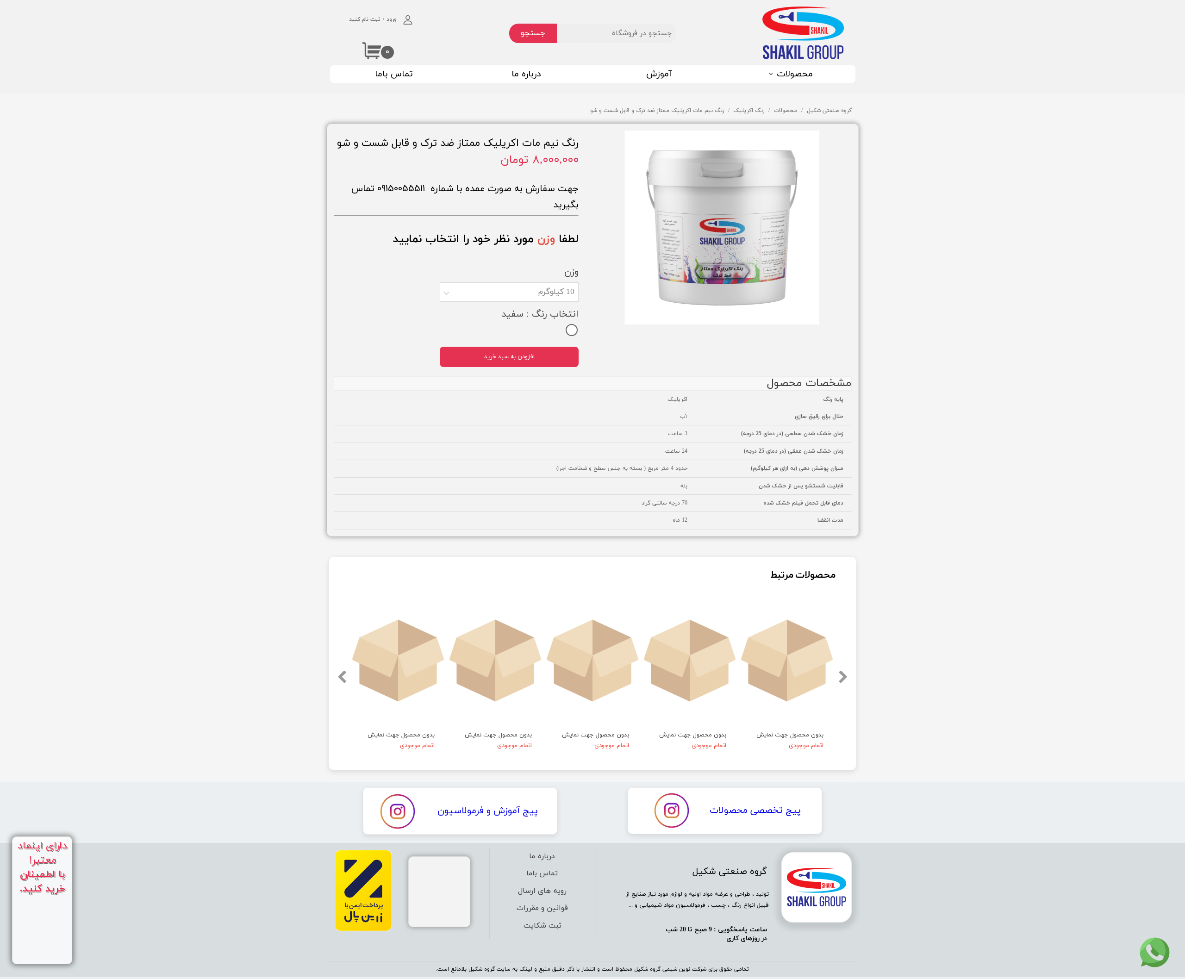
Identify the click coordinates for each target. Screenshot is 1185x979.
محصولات (795, 74)
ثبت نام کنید (364, 19)
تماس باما (394, 74)
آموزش (659, 74)
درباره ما (526, 74)
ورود (392, 19)
